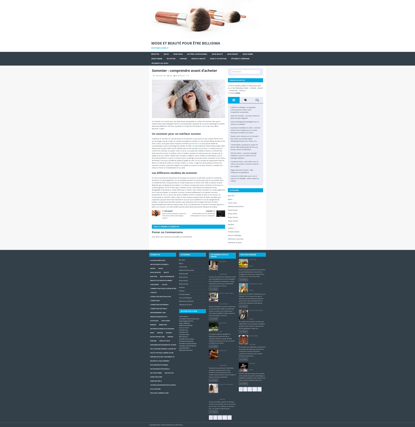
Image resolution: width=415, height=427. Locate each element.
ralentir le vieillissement (159, 361)
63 (225, 417)
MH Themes (179, 425)
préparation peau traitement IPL (162, 357)
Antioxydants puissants (159, 264)
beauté (166, 272)
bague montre (155, 272)
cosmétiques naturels (158, 309)
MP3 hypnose (183, 337)
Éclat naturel (155, 389)
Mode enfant (232, 54)
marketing (163, 325)
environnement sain (158, 313)
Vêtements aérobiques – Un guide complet (257, 287)
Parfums (183, 59)
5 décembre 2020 (160, 76)
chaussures (154, 284)
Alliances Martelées (157, 260)
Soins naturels (156, 381)
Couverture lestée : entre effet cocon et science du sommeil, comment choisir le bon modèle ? (245, 164)
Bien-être (155, 54)
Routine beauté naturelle (160, 369)
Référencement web (185, 325)
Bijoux (166, 54)
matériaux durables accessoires (162, 329)
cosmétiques (155, 301)
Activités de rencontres (186, 339)
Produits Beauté (198, 59)
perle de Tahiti (164, 341)
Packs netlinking (184, 323)
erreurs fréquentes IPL (158, 317)
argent (153, 268)
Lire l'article (213, 289)
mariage (153, 325)
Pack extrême (183, 316)
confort (153, 292)
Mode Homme (156, 59)
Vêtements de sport (159, 63)
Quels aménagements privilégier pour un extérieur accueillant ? (226, 327)
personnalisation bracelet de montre (164, 345)
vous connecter (165, 237)
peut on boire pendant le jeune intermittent (167, 349)
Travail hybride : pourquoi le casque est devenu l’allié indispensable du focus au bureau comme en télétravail (244, 147)
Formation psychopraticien (187, 343)
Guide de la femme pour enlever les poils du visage (257, 314)
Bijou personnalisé (167, 276)
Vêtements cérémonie (240, 59)
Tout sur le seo (184, 328)
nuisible (169, 333)
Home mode (178, 54)
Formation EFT (183, 332)
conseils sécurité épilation (160, 297)
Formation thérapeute (186, 341)
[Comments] (257, 100)
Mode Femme (248, 54)
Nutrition (171, 59)
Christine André (184, 334)
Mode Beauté (217, 54)
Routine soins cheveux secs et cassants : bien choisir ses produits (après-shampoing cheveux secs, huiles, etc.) (245, 138)
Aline (170, 76)
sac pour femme (156, 373)
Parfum (170, 337)
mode (152, 333)
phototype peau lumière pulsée (161, 353)
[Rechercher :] (245, 72)
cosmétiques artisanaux (159, 305)
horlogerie (165, 321)
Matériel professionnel (197, 54)
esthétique (154, 321)
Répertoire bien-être (185, 350)
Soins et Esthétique (218, 59)
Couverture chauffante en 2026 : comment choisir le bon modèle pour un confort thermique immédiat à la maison (245, 130)
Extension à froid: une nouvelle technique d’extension (256, 340)
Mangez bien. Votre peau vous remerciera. (256, 262)
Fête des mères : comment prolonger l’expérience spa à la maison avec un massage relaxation (244, 155)
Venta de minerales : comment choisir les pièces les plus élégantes (226, 298)
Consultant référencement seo (189, 319)
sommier (194, 144)
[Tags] (245, 100)
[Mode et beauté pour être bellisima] (207, 37)
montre (160, 333)
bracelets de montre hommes (161, 280)
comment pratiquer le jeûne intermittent (166, 288)
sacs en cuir (169, 373)
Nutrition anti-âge (157, 337)
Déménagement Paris (186, 321)
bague (161, 268)
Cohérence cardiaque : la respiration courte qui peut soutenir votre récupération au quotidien (243, 109)
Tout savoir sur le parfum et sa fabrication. (257, 366)
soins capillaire (156, 377)
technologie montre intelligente (163, 385)
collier (164, 284)
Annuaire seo (183, 330)
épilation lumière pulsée (159, 393)
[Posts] (234, 100)
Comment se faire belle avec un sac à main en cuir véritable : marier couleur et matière (245, 178)
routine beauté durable (159, 365)
